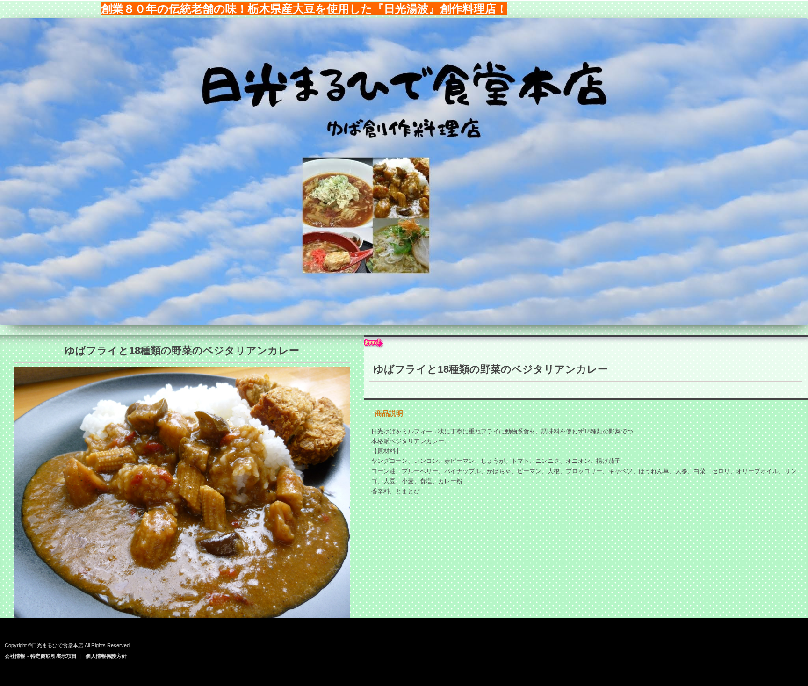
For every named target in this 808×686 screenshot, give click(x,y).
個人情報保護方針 (106, 656)
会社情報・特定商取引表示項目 (41, 656)
